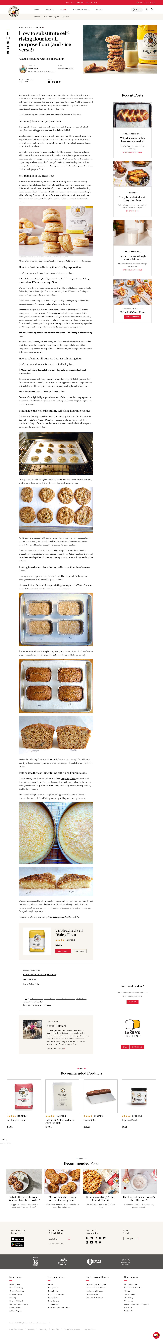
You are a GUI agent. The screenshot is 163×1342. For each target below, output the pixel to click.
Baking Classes (53, 1297)
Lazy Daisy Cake (68, 778)
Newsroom (128, 1307)
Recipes (50, 9)
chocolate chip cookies (65, 998)
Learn (63, 9)
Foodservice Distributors (94, 1291)
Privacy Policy (43, 1329)
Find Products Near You (133, 1287)
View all (132, 1002)
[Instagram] (96, 1238)
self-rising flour (36, 998)
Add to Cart (63, 951)
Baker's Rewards (150, 3)
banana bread (49, 998)
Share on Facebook (49, 82)
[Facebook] (87, 1238)
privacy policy (59, 1244)
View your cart (152, 9)
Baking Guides (53, 1287)
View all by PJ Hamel (55, 1049)
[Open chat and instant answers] (156, 1335)
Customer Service (15, 1294)
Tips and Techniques (34, 27)
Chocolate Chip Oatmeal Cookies (39, 419)
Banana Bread (54, 576)
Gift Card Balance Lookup (18, 1304)
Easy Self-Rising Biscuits (44, 260)
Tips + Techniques (51, 17)
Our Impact (128, 1301)
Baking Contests (53, 1301)
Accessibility (31, 1329)
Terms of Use (56, 1329)
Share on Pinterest (54, 82)
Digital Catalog (14, 1284)
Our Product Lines (131, 1284)
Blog (21, 27)
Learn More (79, 951)
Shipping (12, 1297)
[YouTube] (91, 1242)
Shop (36, 9)
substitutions (81, 998)
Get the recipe (132, 317)
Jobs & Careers (129, 1294)
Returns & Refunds (16, 1301)
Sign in (146, 9)
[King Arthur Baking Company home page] (13, 12)
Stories (66, 17)
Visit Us (140, 3)
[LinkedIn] (87, 1242)
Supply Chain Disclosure (16, 1329)
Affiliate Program (15, 1311)
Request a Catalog (16, 1287)
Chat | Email (137, 1047)
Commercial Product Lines (95, 1287)
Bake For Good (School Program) (136, 1304)
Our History (128, 1297)
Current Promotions (16, 1291)
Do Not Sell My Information (72, 1329)
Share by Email (52, 82)
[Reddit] (96, 1242)
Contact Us (128, 1311)
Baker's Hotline (53, 1291)
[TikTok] (91, 1238)
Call (125, 1047)
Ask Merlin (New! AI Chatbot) (59, 1307)
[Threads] (100, 1238)
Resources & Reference (94, 1297)
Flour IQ (39, 1001)
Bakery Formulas (92, 1294)
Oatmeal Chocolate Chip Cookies (39, 975)
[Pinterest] (104, 1238)
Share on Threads (60, 82)
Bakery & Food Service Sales (96, 1284)
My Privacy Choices (90, 1329)
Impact (99, 9)
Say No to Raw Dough (56, 1294)
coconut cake (28, 1001)
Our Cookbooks (53, 1304)
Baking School (81, 9)
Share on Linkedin (57, 82)
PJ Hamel (33, 69)
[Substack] (100, 1242)
